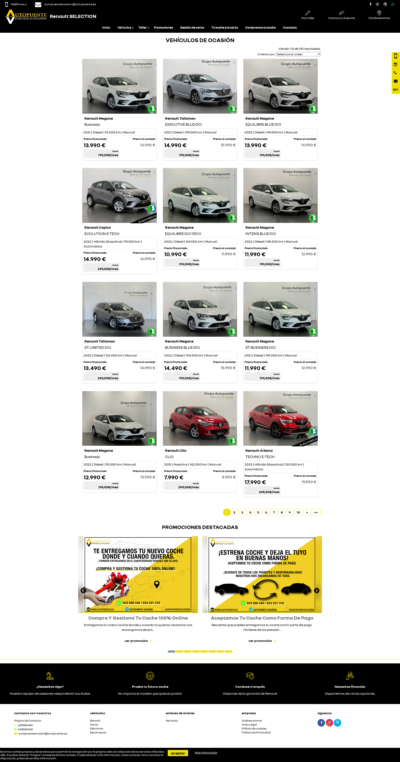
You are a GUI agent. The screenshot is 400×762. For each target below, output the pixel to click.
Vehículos (124, 27)
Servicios (172, 720)
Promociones (163, 27)
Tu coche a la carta (224, 27)
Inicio (106, 27)
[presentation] (83, 591)
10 (298, 512)
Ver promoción (136, 641)
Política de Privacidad (256, 732)
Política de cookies (254, 728)
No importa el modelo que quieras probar (150, 693)
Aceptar (178, 753)
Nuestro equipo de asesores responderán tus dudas (50, 693)
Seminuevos (98, 732)
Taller (143, 27)
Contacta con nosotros (32, 713)
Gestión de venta (192, 27)
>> (316, 512)
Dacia (94, 724)
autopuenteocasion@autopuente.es (43, 733)
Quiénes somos (252, 720)
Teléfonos (17, 4)
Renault (95, 720)
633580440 (25, 725)
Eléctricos (96, 728)
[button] (172, 651)
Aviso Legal (249, 724)
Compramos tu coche (260, 27)
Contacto (290, 27)
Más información (45, 758)
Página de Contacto (27, 720)
